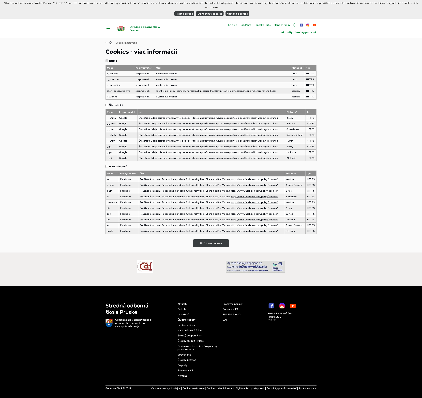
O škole (182, 309)
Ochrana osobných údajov (166, 388)
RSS (268, 25)
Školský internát (187, 359)
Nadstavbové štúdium (190, 330)
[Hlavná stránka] (110, 42)
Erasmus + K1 (185, 370)
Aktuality (286, 32)
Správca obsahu (307, 388)
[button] (294, 25)
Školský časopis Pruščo (191, 340)
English (232, 25)
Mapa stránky (282, 25)
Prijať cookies (184, 13)
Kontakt (259, 25)
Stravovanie (184, 354)
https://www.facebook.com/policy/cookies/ (254, 179)
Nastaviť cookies (237, 13)
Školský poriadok (305, 32)
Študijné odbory (187, 319)
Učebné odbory (186, 325)
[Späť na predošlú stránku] (107, 42)
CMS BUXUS (124, 388)
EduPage (246, 25)
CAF (225, 319)
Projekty (182, 365)
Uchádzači (183, 314)
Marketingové (118, 166)
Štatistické (116, 105)
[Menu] (108, 28)
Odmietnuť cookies (209, 13)
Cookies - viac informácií (220, 388)
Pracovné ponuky (232, 303)
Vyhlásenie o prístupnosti (250, 388)
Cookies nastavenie (194, 388)
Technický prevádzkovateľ (281, 388)
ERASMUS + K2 (232, 314)
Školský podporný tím (190, 335)
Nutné (113, 60)
